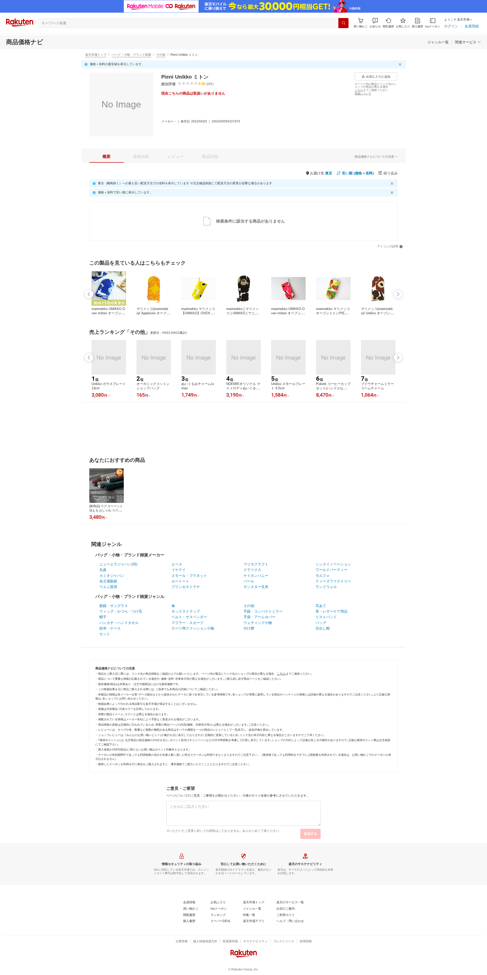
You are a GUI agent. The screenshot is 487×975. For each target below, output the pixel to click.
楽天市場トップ (96, 55)
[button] (375, 23)
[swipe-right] (398, 294)
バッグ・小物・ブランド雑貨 (131, 55)
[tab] (106, 157)
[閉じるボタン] (401, 64)
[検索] (343, 23)
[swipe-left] (89, 294)
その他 (160, 55)
